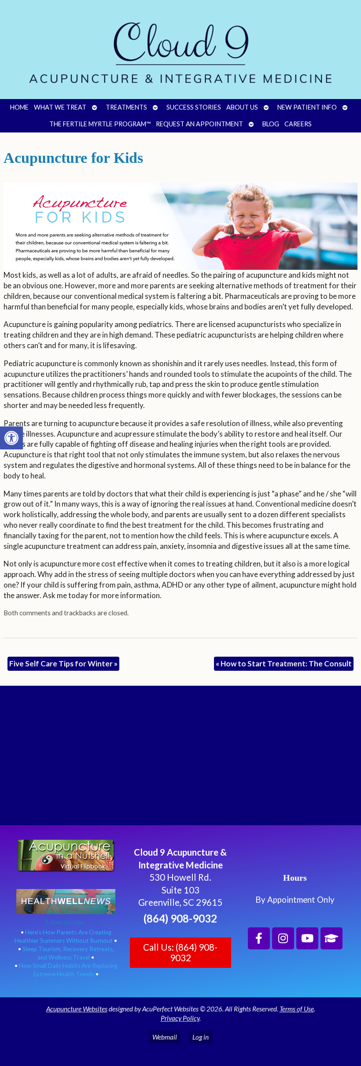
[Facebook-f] (259, 938)
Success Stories (193, 107)
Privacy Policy (180, 1018)
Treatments (126, 107)
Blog (270, 124)
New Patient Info (307, 107)
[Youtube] (307, 938)
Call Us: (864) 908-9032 (180, 952)
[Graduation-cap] (331, 938)
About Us (242, 107)
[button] (11, 437)
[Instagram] (283, 938)
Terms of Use (297, 1009)
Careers (298, 124)
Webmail (164, 1037)
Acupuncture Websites (76, 1009)
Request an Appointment (199, 124)
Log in (200, 1037)
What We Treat (60, 107)
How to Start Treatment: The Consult (284, 663)
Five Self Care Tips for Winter (63, 663)
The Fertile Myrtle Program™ (100, 124)
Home (19, 107)
